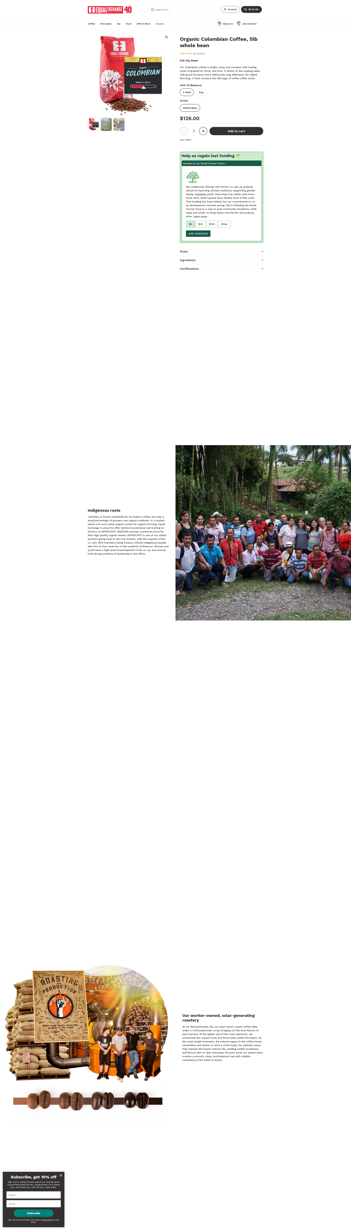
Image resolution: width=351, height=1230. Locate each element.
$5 (190, 224)
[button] (221, 251)
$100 (212, 224)
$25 (200, 224)
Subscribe (33, 1213)
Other (224, 224)
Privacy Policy (47, 1220)
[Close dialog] (61, 1175)
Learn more (200, 216)
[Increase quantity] (203, 131)
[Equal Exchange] (110, 9)
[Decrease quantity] (184, 131)
